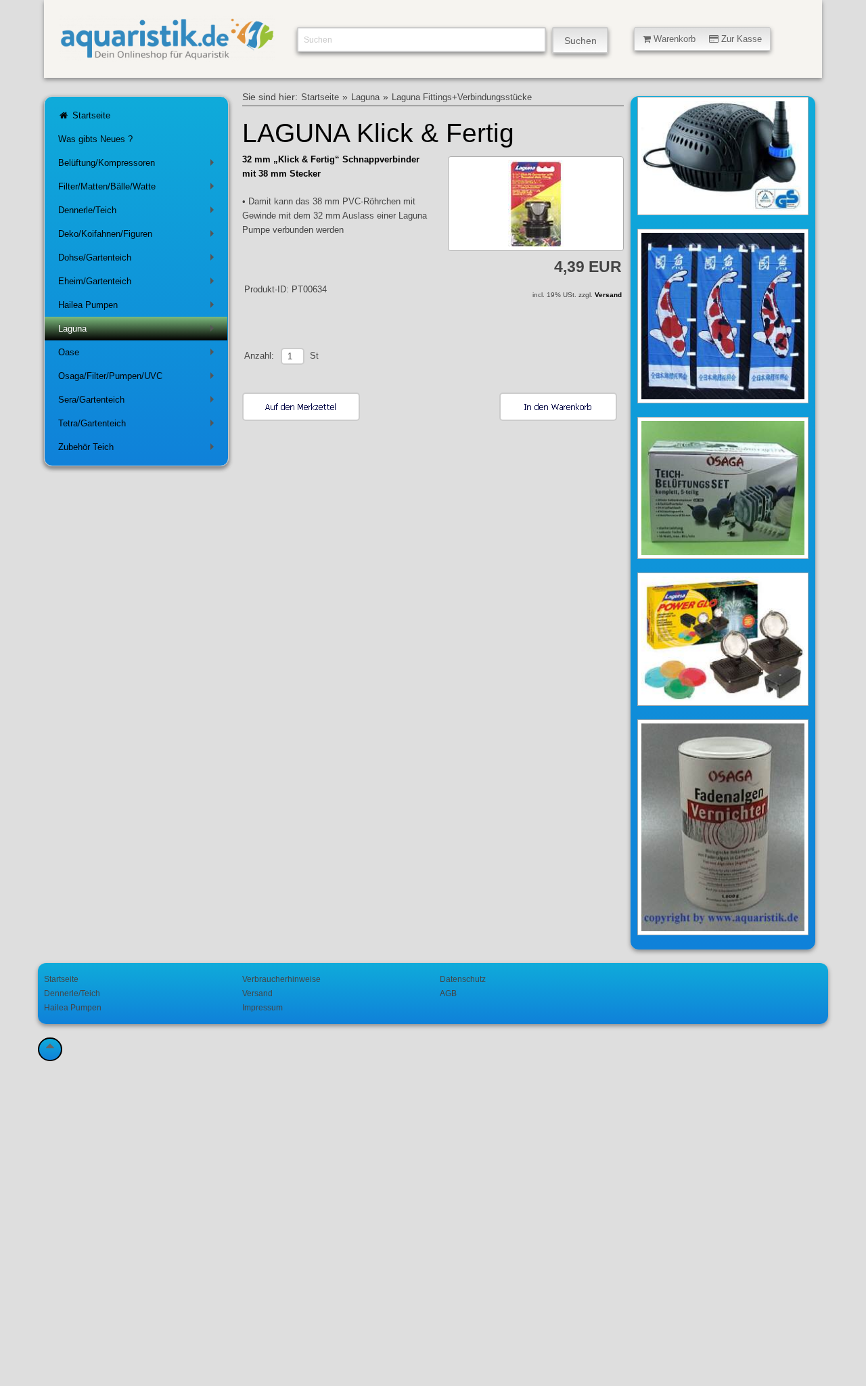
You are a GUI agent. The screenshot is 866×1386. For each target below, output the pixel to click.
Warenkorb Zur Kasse (706, 39)
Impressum (262, 1007)
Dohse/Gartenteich (138, 260)
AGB (448, 993)
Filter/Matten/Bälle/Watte (138, 189)
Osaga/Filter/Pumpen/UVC (138, 378)
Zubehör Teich (138, 449)
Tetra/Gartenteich (138, 426)
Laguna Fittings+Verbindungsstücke (462, 97)
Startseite (90, 115)
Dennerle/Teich (138, 213)
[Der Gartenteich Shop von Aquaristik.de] (167, 54)
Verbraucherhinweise (281, 979)
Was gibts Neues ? (95, 139)
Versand (608, 294)
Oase (138, 355)
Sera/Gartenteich (138, 402)
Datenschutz (463, 979)
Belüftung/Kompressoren (138, 165)
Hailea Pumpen (138, 307)
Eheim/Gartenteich (138, 284)
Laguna (138, 331)
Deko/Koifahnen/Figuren (138, 236)
